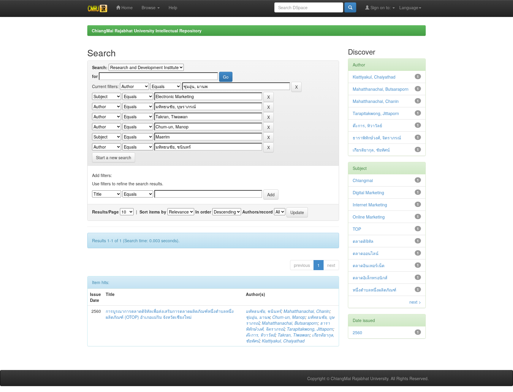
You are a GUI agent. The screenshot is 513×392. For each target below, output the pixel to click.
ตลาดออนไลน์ (366, 253)
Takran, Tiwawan (294, 335)
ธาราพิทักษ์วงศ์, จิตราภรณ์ (377, 138)
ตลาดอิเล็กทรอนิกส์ (370, 278)
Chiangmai (363, 180)
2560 (357, 332)
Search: (99, 67)
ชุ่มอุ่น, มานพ (258, 317)
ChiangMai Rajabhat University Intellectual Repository (147, 31)
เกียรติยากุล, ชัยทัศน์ (371, 150)
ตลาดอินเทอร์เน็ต (368, 265)
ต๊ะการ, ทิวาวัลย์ (260, 335)
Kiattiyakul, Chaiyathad (283, 341)
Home (126, 7)
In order (203, 212)
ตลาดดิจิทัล (363, 241)
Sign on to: (380, 7)
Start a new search (113, 157)
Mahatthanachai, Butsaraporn (290, 323)
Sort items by (153, 212)
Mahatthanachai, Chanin (307, 311)
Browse (149, 7)
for (95, 76)
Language (408, 7)
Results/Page (105, 212)
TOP (357, 229)
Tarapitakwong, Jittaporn (310, 329)
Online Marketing (369, 217)
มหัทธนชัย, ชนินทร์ (263, 311)
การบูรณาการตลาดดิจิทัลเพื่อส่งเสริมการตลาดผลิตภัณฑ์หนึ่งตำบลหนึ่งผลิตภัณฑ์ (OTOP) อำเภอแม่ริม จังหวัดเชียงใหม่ (170, 314)
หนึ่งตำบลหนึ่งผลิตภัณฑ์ (374, 290)
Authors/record (257, 212)
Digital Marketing (368, 192)
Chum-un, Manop (288, 317)
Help (173, 7)
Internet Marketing (370, 205)
